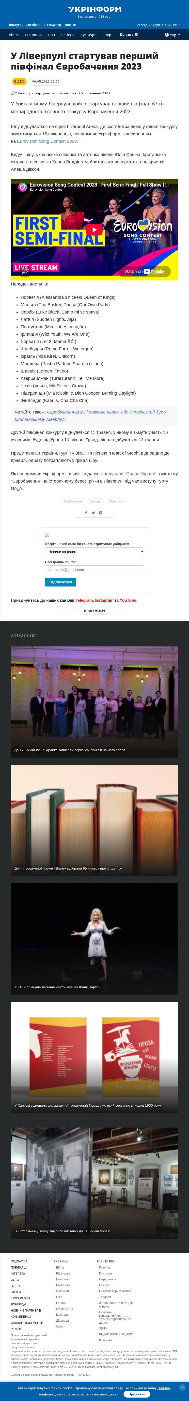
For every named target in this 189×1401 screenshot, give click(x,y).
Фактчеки (62, 1291)
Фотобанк (33, 25)
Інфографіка (20, 1298)
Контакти (105, 1273)
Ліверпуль (116, 501)
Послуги (15, 25)
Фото (15, 1280)
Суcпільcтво (64, 1309)
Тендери (105, 1297)
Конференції (21, 1316)
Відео (15, 1286)
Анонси (70, 25)
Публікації (19, 1267)
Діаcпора (62, 1320)
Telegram (84, 600)
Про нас (104, 1267)
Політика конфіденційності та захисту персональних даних (115, 1317)
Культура (88, 34)
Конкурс (95, 501)
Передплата (108, 1279)
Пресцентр (52, 25)
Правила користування (115, 1291)
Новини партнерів (26, 1310)
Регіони (68, 34)
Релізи (16, 1329)
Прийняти (136, 1394)
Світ (51, 34)
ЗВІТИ (103, 1328)
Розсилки (105, 1340)
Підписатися (60, 582)
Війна (14, 34)
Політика (62, 1279)
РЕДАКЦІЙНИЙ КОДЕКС (116, 1334)
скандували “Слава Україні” (127, 473)
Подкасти (19, 1261)
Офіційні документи (27, 1323)
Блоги (16, 1292)
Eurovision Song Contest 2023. (47, 141)
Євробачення (73, 501)
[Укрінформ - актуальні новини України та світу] (94, 9)
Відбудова (63, 1273)
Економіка (34, 34)
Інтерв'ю (18, 1273)
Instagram (104, 600)
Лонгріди (18, 1304)
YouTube (128, 600)
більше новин (94, 610)
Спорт (107, 34)
